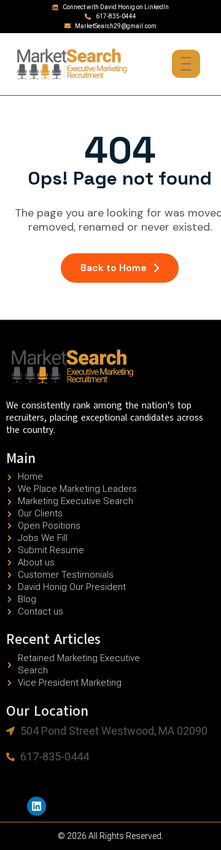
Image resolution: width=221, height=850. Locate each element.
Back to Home (113, 267)
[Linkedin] (36, 806)
